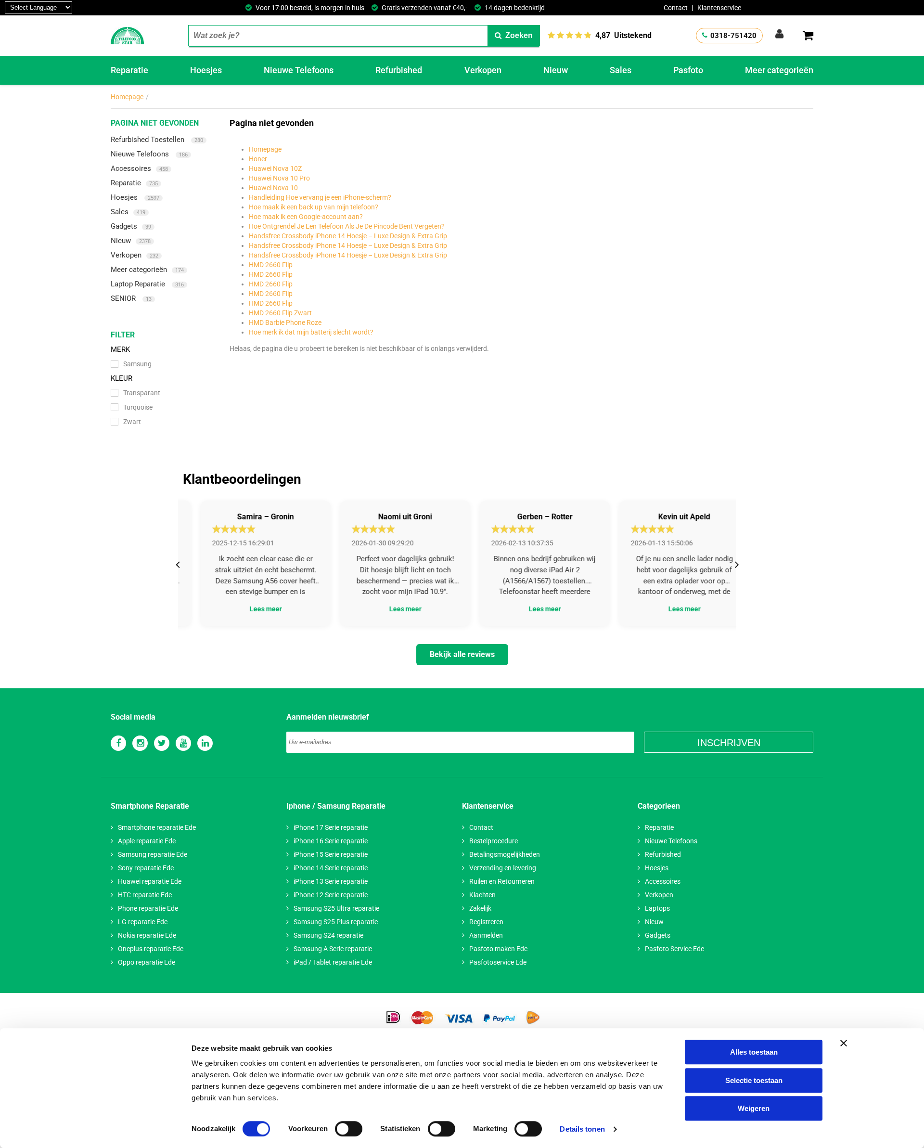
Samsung (137, 364)
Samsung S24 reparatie (328, 935)
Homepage (127, 97)
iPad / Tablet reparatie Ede (333, 962)
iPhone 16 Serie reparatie (331, 841)
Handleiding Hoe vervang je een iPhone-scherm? (320, 197)
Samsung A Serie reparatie (333, 949)
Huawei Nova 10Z (275, 168)
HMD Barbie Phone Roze (285, 322)
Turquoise (138, 407)
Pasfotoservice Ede (497, 962)
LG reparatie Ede (142, 922)
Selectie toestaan (754, 1080)
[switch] (348, 1128)
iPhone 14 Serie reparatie (331, 868)
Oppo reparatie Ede (146, 962)
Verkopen (482, 70)
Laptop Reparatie (147, 284)
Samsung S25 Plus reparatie (336, 922)
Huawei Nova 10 (273, 188)
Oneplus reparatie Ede (150, 949)
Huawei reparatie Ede (149, 881)
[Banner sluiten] (843, 1043)
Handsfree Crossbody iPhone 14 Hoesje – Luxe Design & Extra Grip (348, 236)
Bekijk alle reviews (462, 654)
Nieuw (555, 70)
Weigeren (754, 1108)
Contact (676, 8)
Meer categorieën (779, 70)
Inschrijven (728, 742)
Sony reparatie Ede (146, 868)
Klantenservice (719, 8)
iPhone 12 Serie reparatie (331, 895)
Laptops (657, 908)
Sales (620, 70)
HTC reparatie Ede (145, 895)
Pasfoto (688, 70)
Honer (258, 159)
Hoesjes (206, 70)
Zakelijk (480, 908)
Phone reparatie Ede (148, 908)
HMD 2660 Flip (271, 265)
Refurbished (398, 70)
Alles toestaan (754, 1052)
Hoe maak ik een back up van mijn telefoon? (313, 207)
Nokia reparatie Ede (147, 935)
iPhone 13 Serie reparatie (331, 881)
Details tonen (582, 1129)
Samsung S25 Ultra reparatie (336, 908)
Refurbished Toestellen (157, 139)
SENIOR (131, 298)
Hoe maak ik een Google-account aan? (306, 216)
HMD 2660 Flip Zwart (280, 313)
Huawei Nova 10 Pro (279, 178)
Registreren (486, 922)
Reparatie (129, 70)
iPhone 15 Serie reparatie (331, 854)
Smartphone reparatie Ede (157, 827)
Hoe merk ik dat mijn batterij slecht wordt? (311, 332)
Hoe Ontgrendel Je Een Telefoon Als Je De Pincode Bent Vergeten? (347, 226)
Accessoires (139, 168)
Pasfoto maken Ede (498, 949)
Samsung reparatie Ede (152, 854)
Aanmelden (486, 935)
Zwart (132, 422)
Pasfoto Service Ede (674, 949)
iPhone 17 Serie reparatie (331, 827)
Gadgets (131, 226)
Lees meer (248, 609)
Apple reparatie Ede (147, 841)
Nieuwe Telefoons (299, 70)
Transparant (141, 393)
